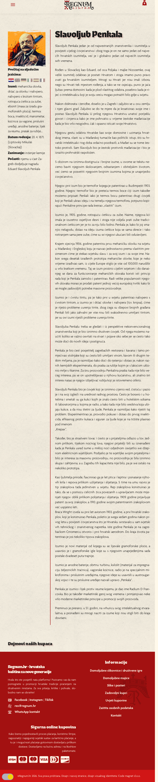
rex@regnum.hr (25, 706)
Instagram (36, 700)
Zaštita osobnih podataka (116, 708)
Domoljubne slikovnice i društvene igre (116, 670)
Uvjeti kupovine (116, 700)
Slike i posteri (116, 685)
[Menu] (16, 5)
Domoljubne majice (116, 678)
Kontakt (116, 715)
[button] (144, 3)
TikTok (49, 700)
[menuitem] (11, 80)
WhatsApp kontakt (27, 712)
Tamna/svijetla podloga (7, 777)
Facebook (21, 700)
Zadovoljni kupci (116, 693)
